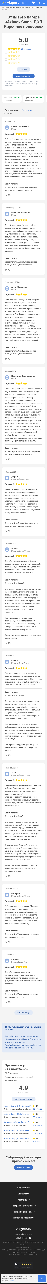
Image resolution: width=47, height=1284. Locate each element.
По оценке (8, 113)
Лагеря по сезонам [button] (22, 1218)
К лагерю (23, 69)
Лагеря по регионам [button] (23, 1212)
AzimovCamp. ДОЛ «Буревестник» (19, 1130)
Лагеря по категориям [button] (23, 1206)
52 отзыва (37, 1109)
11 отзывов (38, 1117)
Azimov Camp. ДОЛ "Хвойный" (17, 1106)
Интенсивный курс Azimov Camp (18, 1122)
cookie (11, 1281)
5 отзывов (37, 1142)
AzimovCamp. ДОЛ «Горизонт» (17, 1114)
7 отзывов (37, 1133)
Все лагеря (6, 7)
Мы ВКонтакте (22, 1238)
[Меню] (43, 3)
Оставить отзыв (23, 76)
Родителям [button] (22, 1187)
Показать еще (23, 1013)
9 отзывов (37, 1125)
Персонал (10, 99)
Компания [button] (23, 1200)
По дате (25, 110)
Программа (32, 99)
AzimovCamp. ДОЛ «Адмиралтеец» (19, 1138)
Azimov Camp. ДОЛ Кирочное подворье (26, 7)
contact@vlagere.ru (23, 1234)
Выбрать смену (23, 1167)
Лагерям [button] (22, 1194)
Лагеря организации (23, 1099)
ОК (42, 1279)
